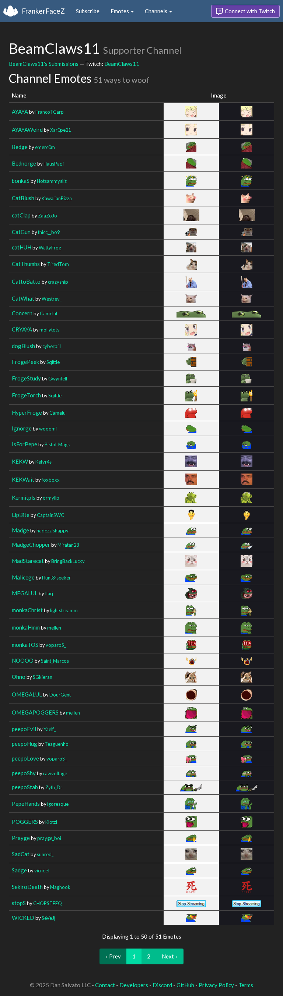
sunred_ (45, 854)
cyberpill (51, 346)
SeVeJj (48, 918)
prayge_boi (49, 838)
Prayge (21, 837)
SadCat (20, 854)
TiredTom (58, 264)
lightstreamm (64, 610)
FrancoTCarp (49, 112)
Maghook (60, 887)
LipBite (20, 514)
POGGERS (25, 821)
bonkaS (20, 180)
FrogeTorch (26, 395)
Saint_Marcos (55, 661)
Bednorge (24, 163)
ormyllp (51, 498)
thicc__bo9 (49, 232)
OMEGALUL (27, 694)
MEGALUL (25, 593)
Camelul (48, 313)
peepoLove (25, 758)
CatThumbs (26, 263)
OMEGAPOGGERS (35, 712)
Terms (245, 985)
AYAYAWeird (27, 129)
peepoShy (24, 773)
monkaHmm (26, 627)
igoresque (58, 804)
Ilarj (49, 593)
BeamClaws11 (121, 63)
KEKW (20, 461)
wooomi (48, 429)
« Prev (113, 956)
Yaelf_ (49, 729)
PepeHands (26, 803)
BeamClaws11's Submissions (43, 63)
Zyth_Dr (53, 787)
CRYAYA (22, 329)
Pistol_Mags (57, 444)
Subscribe (87, 11)
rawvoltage (55, 773)
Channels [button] (156, 11)
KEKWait (23, 479)
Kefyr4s (43, 462)
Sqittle (53, 362)
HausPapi (53, 164)
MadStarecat (28, 560)
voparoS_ (56, 645)
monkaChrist (27, 610)
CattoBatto (26, 281)
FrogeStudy (26, 378)
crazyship (58, 282)
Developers (133, 985)
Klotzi (51, 822)
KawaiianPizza (57, 198)
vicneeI (41, 870)
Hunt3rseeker (56, 578)
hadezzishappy (52, 531)
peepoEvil (24, 729)
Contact (105, 985)
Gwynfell (57, 379)
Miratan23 (68, 545)
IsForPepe (24, 444)
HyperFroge (27, 412)
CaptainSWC (50, 515)
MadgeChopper (31, 544)
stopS (19, 903)
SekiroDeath (27, 886)
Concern (22, 313)
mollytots (49, 330)
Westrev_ (52, 299)
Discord (162, 985)
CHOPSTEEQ (47, 903)
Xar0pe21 (60, 130)
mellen (54, 628)
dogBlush (23, 346)
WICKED (23, 917)
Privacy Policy (216, 985)
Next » (170, 956)
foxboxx (51, 480)
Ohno (18, 676)
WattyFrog (50, 248)
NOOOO (23, 660)
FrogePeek (25, 361)
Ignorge (22, 428)
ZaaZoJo (47, 216)
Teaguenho (57, 744)
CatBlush (23, 198)
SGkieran (42, 677)
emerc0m (45, 147)
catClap (21, 215)
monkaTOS (25, 644)
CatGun (21, 231)
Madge (20, 530)
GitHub (185, 985)
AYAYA (20, 111)
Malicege (23, 577)
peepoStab (25, 787)
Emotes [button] (120, 11)
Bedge (20, 146)
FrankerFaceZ (43, 11)
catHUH (21, 247)
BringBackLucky (68, 561)
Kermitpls (23, 497)
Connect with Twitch (249, 11)
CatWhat (23, 298)
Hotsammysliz (52, 181)
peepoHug (24, 743)
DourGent (60, 695)
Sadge (19, 870)
